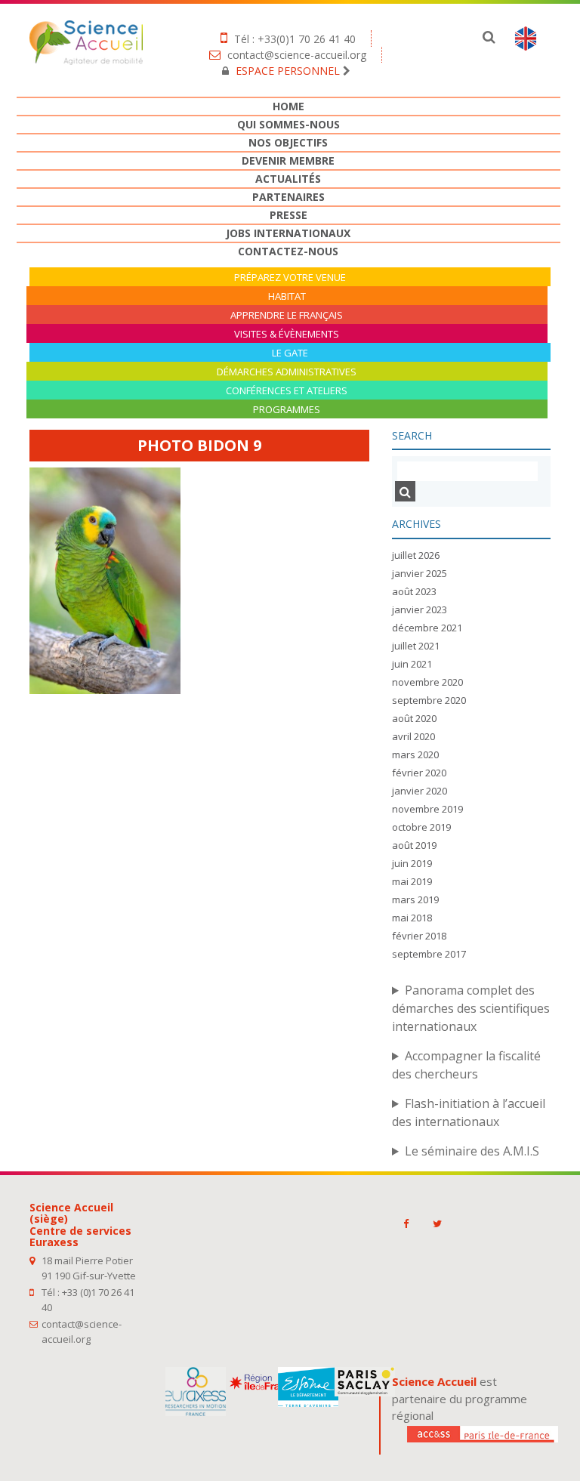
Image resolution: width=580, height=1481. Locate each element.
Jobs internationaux (288, 233)
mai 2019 (412, 881)
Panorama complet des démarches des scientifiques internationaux (471, 1008)
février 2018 (419, 936)
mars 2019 (415, 899)
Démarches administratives (286, 372)
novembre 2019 (427, 809)
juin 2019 (412, 863)
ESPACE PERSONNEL (288, 70)
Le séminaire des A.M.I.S (472, 1151)
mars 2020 (415, 754)
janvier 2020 (419, 791)
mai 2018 (412, 917)
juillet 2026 (416, 555)
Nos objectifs (288, 142)
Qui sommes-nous (288, 124)
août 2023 (414, 591)
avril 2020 (413, 736)
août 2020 (414, 718)
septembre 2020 (429, 700)
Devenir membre (288, 160)
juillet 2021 (416, 646)
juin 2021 (412, 664)
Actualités (288, 178)
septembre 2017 (429, 954)
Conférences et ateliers (286, 390)
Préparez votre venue (290, 277)
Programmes (286, 409)
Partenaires (288, 197)
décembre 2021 (427, 627)
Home (288, 106)
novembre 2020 (427, 682)
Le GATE (290, 353)
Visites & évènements (286, 334)
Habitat (287, 296)
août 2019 (414, 845)
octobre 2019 (421, 827)
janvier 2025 (419, 573)
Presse (288, 215)
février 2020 (419, 772)
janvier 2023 (419, 609)
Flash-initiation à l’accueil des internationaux (468, 1112)
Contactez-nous (288, 251)
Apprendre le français (286, 315)
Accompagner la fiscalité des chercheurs (466, 1064)
